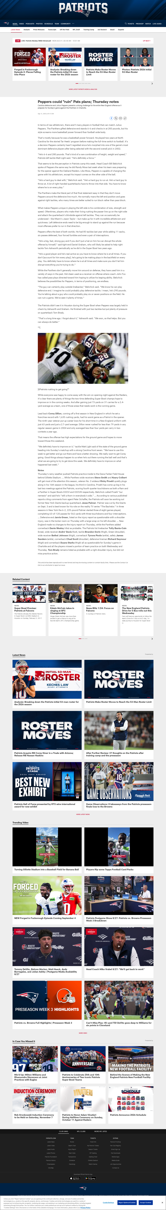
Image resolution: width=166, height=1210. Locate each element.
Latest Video (51, 1145)
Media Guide (115, 1160)
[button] (76, 83)
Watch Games (93, 1164)
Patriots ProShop (115, 1142)
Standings (72, 1164)
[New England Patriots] (83, 1189)
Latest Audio (51, 1149)
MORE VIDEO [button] (83, 1033)
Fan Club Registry (115, 1145)
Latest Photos (51, 1153)
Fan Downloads (115, 1153)
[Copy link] (125, 118)
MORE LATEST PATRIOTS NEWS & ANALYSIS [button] (83, 89)
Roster (72, 1142)
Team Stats (72, 1153)
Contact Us (115, 1168)
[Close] (162, 1202)
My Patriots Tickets (93, 1145)
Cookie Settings (108, 1202)
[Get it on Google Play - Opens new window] (90, 1179)
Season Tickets (93, 1149)
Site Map (51, 1168)
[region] (83, 1203)
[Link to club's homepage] (6, 23)
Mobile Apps (115, 1157)
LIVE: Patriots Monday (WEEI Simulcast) (36, 41)
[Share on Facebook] (111, 119)
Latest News (51, 1142)
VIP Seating (93, 1153)
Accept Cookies (145, 1202)
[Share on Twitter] (116, 119)
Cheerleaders (51, 1164)
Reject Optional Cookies (127, 1202)
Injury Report (72, 1149)
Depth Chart (72, 1145)
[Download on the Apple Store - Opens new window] (75, 1178)
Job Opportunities (115, 1164)
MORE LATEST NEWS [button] (83, 814)
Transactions (72, 1157)
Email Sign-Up (115, 1149)
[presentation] (152, 84)
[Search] (126, 23)
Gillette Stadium (93, 1160)
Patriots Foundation (51, 1157)
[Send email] (120, 119)
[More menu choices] (73, 23)
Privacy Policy (85, 1208)
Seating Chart (93, 1157)
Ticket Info (93, 1142)
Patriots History (51, 1160)
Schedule (72, 1160)
